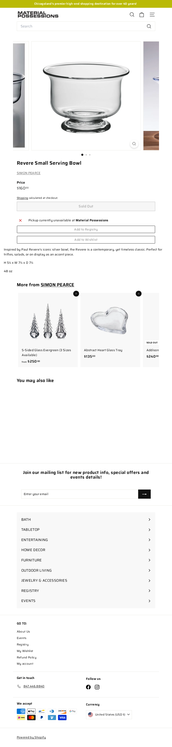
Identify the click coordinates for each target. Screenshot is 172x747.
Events (21, 638)
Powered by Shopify (31, 737)
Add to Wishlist (85, 239)
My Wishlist (25, 651)
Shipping (22, 198)
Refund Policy (27, 657)
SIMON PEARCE (29, 172)
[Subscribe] (144, 494)
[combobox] (86, 26)
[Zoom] (134, 144)
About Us (23, 631)
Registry (23, 644)
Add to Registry (86, 229)
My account (25, 663)
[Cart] (141, 14)
